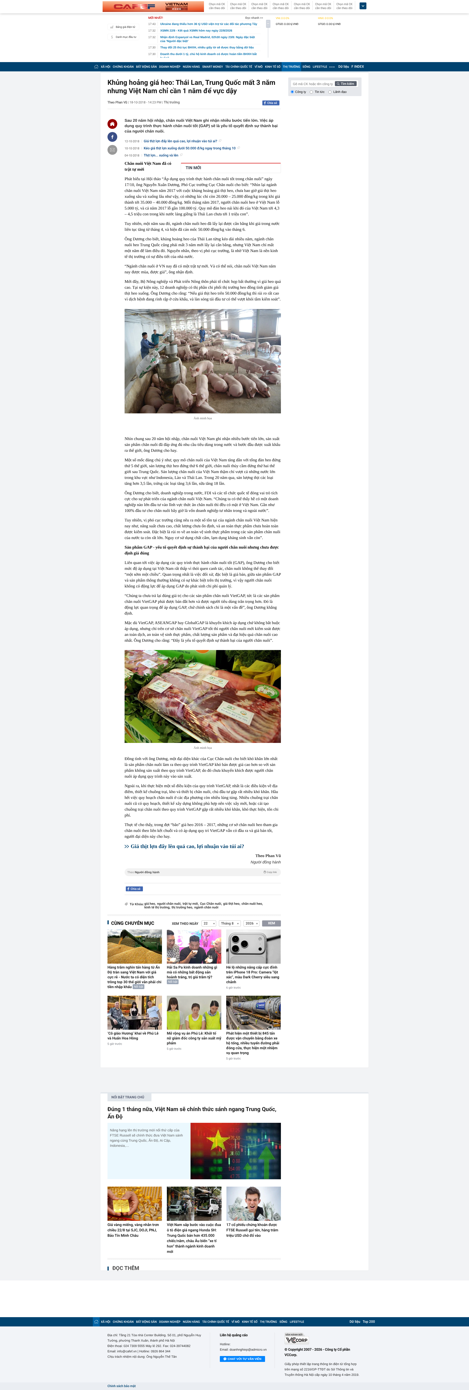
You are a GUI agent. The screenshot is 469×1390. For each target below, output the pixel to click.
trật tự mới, (190, 904)
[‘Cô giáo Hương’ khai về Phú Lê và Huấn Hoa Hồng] (134, 1013)
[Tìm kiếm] (346, 83)
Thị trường (172, 102)
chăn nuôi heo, (252, 904)
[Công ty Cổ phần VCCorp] (323, 1339)
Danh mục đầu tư (126, 37)
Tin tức (320, 92)
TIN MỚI (193, 167)
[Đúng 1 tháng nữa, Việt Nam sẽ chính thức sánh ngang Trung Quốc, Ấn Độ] (236, 1151)
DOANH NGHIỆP (170, 66)
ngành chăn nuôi (206, 907)
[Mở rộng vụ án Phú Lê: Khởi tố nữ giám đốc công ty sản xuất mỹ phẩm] (194, 1013)
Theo (202, 872)
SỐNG (306, 66)
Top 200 (369, 1322)
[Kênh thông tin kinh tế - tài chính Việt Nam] (153, 6)
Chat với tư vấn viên (244, 1359)
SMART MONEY (212, 66)
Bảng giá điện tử (125, 27)
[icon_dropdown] (363, 6)
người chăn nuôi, (169, 904)
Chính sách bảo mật (121, 1386)
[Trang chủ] (96, 66)
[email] (112, 150)
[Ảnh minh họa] (203, 361)
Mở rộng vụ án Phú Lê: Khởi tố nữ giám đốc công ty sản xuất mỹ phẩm (194, 1038)
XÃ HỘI (105, 66)
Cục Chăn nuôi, (211, 904)
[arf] (203, 878)
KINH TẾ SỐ (272, 66)
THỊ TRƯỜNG (291, 66)
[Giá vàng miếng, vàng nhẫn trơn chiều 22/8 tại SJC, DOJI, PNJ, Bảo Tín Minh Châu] (134, 1204)
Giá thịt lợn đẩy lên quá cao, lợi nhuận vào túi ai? (180, 141)
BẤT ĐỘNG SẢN (146, 66)
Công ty (300, 92)
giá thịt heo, (231, 904)
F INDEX (358, 67)
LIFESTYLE (320, 66)
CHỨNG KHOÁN (123, 66)
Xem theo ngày (185, 924)
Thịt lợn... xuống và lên (161, 155)
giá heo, (150, 904)
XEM (271, 923)
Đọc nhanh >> (254, 18)
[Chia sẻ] (112, 137)
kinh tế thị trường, (157, 907)
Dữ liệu (343, 67)
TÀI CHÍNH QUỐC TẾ (238, 66)
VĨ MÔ (259, 66)
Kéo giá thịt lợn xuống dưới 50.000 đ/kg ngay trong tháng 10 (190, 148)
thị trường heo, (182, 907)
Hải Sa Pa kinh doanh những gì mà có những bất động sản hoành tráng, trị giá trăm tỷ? (192, 972)
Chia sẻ (272, 103)
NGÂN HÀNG (191, 66)
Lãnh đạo (340, 92)
